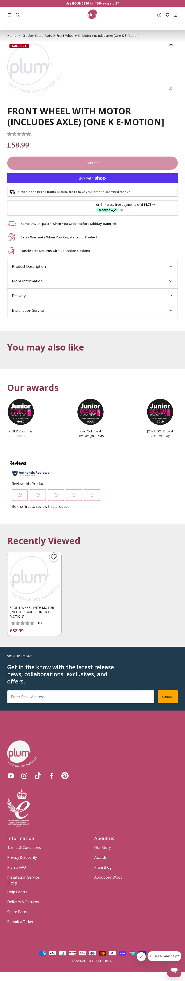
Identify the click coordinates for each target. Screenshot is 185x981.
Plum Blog (103, 867)
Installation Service (23, 877)
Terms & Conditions (24, 847)
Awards (100, 857)
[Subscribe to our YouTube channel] (10, 775)
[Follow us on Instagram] (24, 775)
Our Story (102, 847)
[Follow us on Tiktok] (38, 775)
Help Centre (17, 891)
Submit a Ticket (20, 921)
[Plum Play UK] (93, 14)
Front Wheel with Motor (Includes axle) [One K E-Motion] (32, 612)
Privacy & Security (22, 857)
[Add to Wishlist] (171, 46)
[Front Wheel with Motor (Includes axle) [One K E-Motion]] (34, 579)
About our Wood (108, 877)
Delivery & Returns (23, 901)
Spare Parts (17, 911)
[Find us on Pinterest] (65, 775)
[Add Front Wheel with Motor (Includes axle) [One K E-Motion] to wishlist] (53, 556)
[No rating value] (19, 134)
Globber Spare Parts (37, 35)
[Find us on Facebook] (51, 775)
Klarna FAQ (16, 867)
